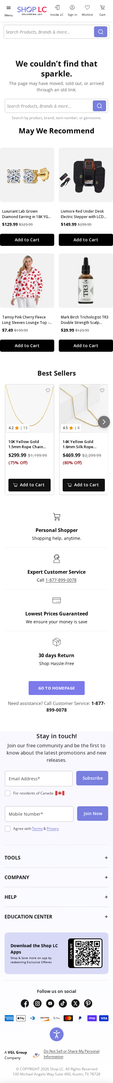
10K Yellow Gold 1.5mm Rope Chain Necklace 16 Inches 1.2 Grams (26, 444)
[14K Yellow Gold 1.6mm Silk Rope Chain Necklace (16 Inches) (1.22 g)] (84, 409)
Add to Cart (27, 240)
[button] (56, 857)
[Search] (100, 31)
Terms (37, 828)
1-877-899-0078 (61, 580)
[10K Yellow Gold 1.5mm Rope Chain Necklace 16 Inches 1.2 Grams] (29, 409)
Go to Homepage (56, 688)
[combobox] (50, 31)
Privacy (53, 828)
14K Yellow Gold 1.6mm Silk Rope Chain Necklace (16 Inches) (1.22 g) (81, 444)
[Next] (104, 422)
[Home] (33, 10)
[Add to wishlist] (48, 390)
